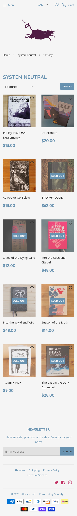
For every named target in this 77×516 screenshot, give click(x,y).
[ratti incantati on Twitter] (56, 483)
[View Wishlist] (57, 5)
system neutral (27, 55)
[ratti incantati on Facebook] (63, 483)
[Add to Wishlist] (32, 98)
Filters (67, 86)
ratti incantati (27, 494)
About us (20, 470)
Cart (71, 5)
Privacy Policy (51, 470)
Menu (11, 5)
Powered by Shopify (51, 494)
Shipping (34, 470)
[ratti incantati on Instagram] (70, 483)
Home (6, 55)
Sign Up (67, 451)
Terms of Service (37, 475)
